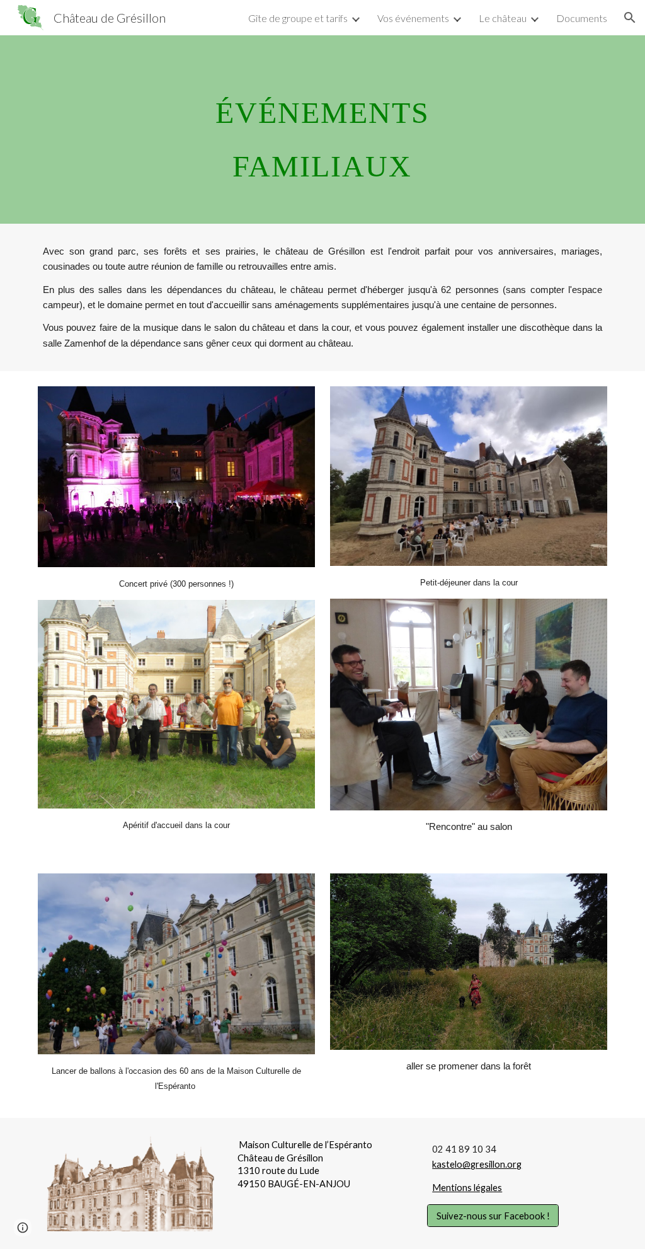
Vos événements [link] (413, 18)
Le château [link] (503, 18)
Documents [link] (581, 18)
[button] (630, 18)
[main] (322, 129)
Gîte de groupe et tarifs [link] (298, 18)
